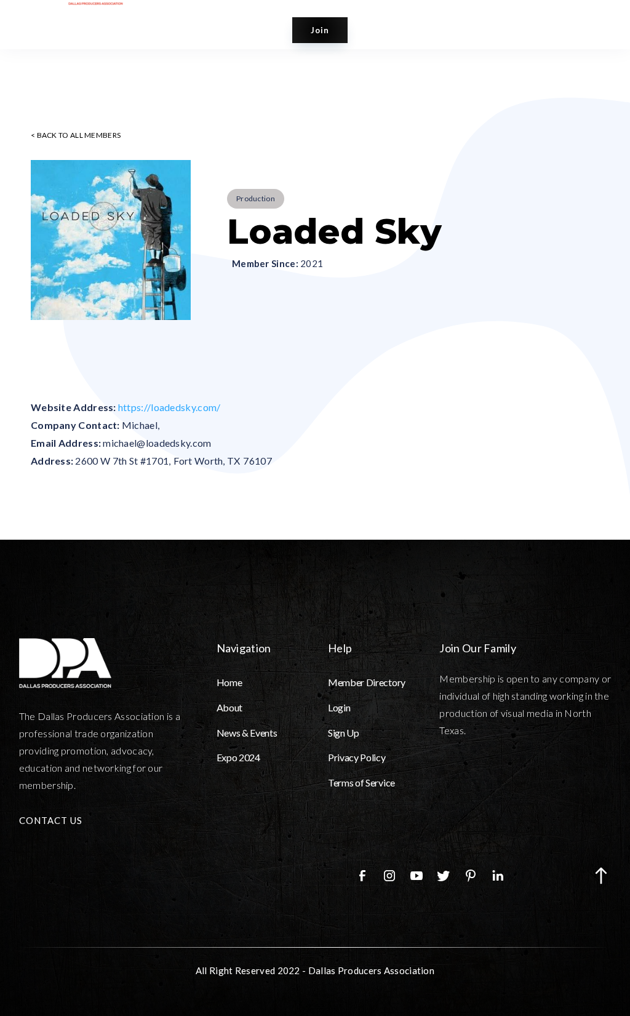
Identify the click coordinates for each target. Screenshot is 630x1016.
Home (229, 682)
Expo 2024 (238, 757)
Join (320, 30)
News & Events (247, 732)
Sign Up (343, 732)
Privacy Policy (357, 757)
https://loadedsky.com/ (169, 407)
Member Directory (366, 682)
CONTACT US (50, 820)
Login (339, 707)
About (229, 707)
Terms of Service (361, 782)
